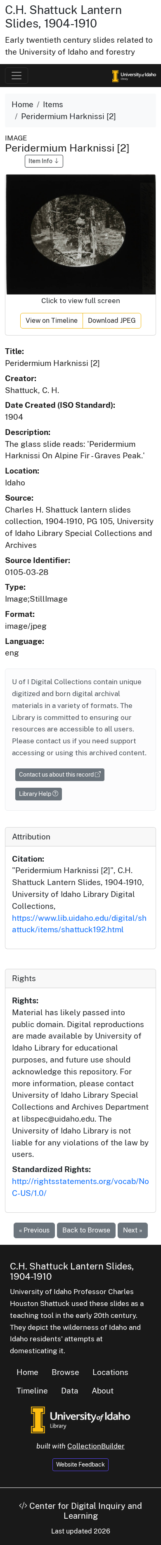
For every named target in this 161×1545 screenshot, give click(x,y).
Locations (110, 1372)
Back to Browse (86, 1230)
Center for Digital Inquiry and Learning (84, 1511)
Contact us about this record (57, 774)
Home (22, 104)
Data (69, 1390)
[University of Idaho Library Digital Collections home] (80, 1418)
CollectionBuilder (96, 1446)
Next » (132, 1230)
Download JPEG (112, 320)
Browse (65, 1372)
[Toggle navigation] (16, 75)
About (103, 1390)
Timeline (32, 1390)
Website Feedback (80, 1464)
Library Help (35, 794)
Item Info (41, 161)
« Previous (34, 1230)
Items (53, 104)
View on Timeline (52, 320)
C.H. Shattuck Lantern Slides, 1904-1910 (63, 16)
